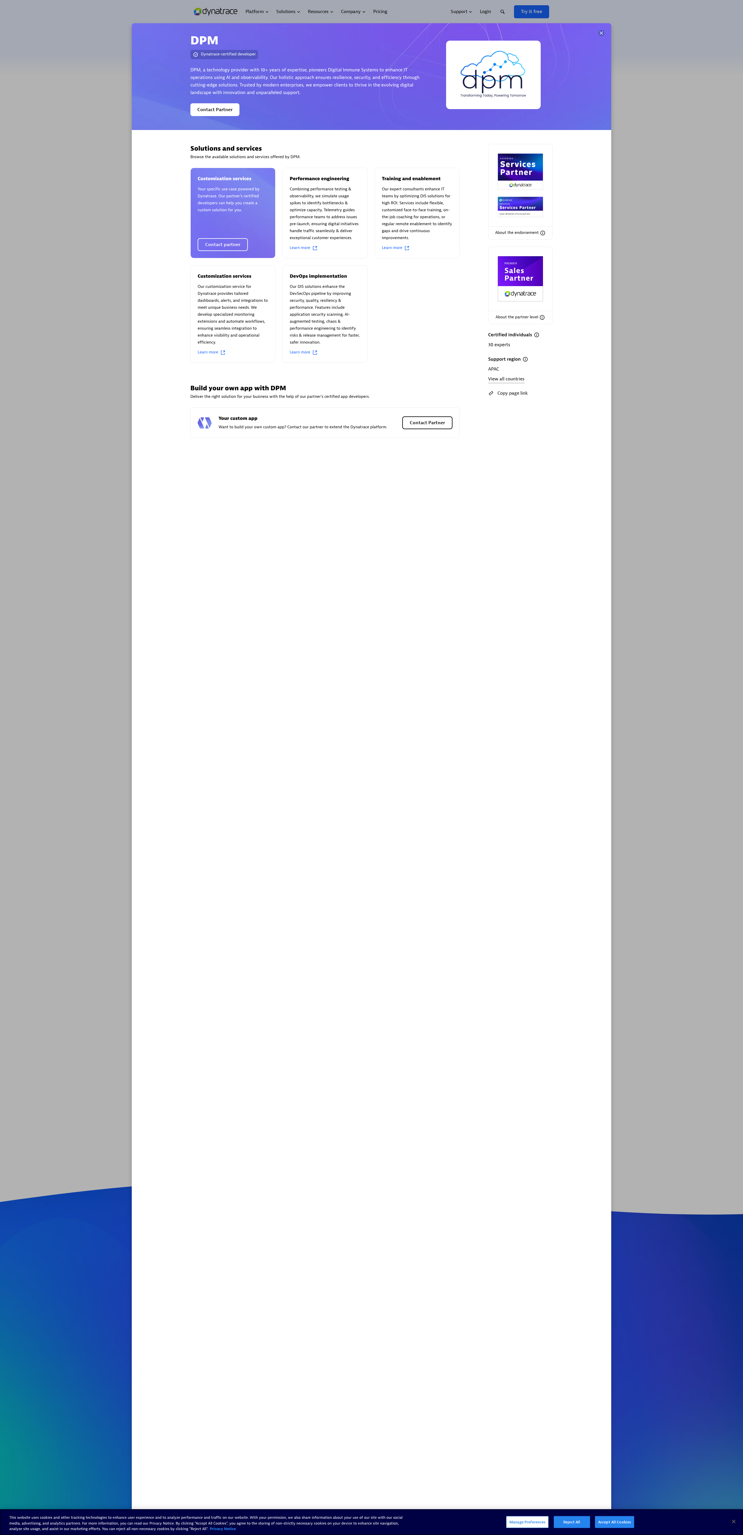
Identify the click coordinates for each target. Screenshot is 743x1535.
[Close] (601, 33)
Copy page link (512, 393)
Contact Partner (214, 110)
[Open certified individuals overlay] (537, 335)
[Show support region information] (525, 359)
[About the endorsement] (543, 233)
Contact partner (222, 245)
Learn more (300, 247)
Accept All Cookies (614, 1521)
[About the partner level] (542, 317)
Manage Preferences (527, 1521)
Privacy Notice (223, 1529)
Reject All (571, 1521)
